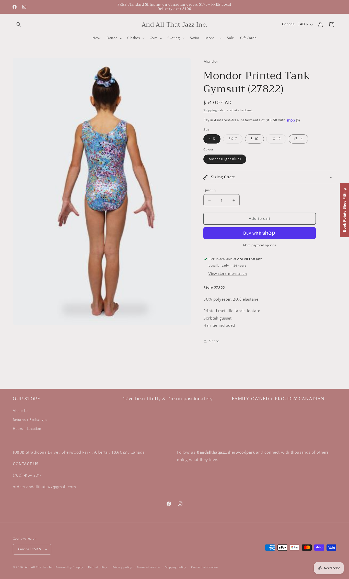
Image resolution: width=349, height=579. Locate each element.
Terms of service (148, 567)
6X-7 (235, 140)
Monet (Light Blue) (225, 159)
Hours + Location (27, 429)
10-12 (279, 140)
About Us (20, 411)
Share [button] (214, 341)
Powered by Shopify (69, 567)
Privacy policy (122, 567)
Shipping (210, 110)
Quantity (209, 190)
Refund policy (97, 567)
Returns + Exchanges (30, 420)
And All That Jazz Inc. (39, 567)
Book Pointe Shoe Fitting (344, 210)
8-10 (254, 139)
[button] (18, 24)
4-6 (212, 139)
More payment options (259, 245)
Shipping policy (175, 567)
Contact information (204, 567)
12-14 (298, 139)
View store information (227, 274)
